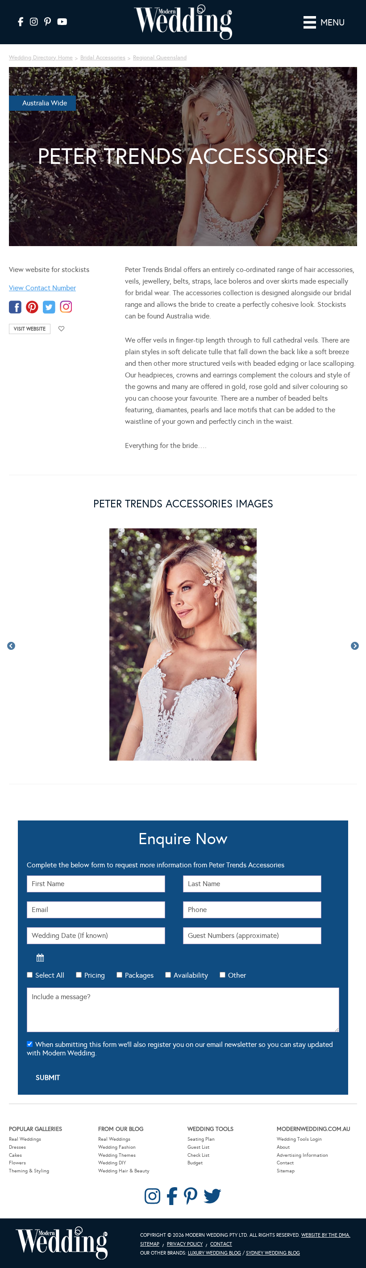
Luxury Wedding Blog (214, 1253)
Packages (139, 975)
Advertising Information (302, 1155)
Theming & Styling (29, 1171)
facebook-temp (15, 307)
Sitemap (286, 1171)
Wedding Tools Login (299, 1139)
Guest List (198, 1147)
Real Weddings (25, 1139)
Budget (195, 1163)
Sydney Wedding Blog (273, 1253)
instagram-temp (66, 307)
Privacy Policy (185, 1244)
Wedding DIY (112, 1163)
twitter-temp (49, 307)
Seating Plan (201, 1139)
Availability (191, 975)
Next (354, 646)
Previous (11, 646)
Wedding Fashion (117, 1147)
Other (237, 975)
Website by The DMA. (325, 1235)
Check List (198, 1155)
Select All (49, 975)
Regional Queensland (160, 57)
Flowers (17, 1163)
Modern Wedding (62, 1243)
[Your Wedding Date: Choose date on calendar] (40, 958)
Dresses (17, 1147)
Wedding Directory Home (41, 57)
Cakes (15, 1155)
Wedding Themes (117, 1155)
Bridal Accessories (102, 57)
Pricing (94, 975)
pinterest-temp (32, 307)
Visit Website (30, 329)
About (283, 1147)
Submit (48, 1077)
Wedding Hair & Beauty (124, 1171)
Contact (285, 1163)
